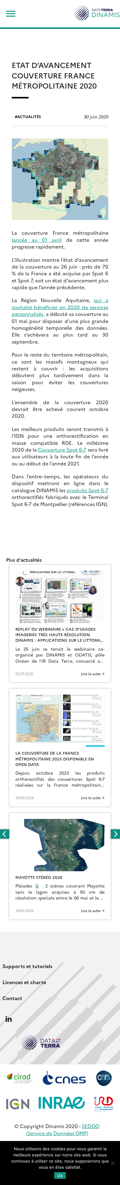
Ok (60, 1175)
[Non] (112, 1163)
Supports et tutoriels (27, 966)
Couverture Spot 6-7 (62, 449)
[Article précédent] (4, 834)
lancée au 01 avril (37, 239)
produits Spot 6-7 (87, 490)
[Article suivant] (115, 834)
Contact (12, 998)
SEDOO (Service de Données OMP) (63, 1129)
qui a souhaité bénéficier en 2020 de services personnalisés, (60, 307)
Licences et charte (24, 982)
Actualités (29, 116)
